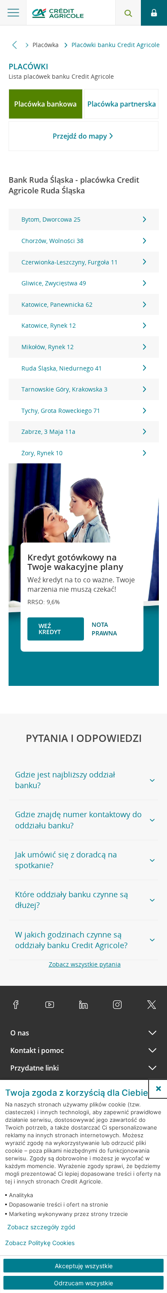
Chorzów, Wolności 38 (52, 241)
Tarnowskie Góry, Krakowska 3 (64, 389)
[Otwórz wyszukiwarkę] (128, 13)
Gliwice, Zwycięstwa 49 (53, 283)
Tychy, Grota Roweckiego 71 (60, 410)
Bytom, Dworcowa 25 (51, 219)
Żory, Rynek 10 (42, 453)
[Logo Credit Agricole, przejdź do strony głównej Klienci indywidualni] (58, 14)
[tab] (46, 104)
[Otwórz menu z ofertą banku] (13, 13)
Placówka (46, 45)
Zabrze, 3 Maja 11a (48, 431)
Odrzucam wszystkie (83, 1283)
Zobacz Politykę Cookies (40, 1243)
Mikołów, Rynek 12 (47, 347)
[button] (158, 1088)
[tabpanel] (84, 336)
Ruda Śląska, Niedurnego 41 (61, 368)
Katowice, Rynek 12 (48, 325)
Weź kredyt (50, 629)
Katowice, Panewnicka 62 (56, 304)
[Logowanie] (154, 13)
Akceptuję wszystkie (84, 1265)
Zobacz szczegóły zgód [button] (41, 1227)
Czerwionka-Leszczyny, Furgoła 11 (69, 262)
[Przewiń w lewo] (14, 44)
